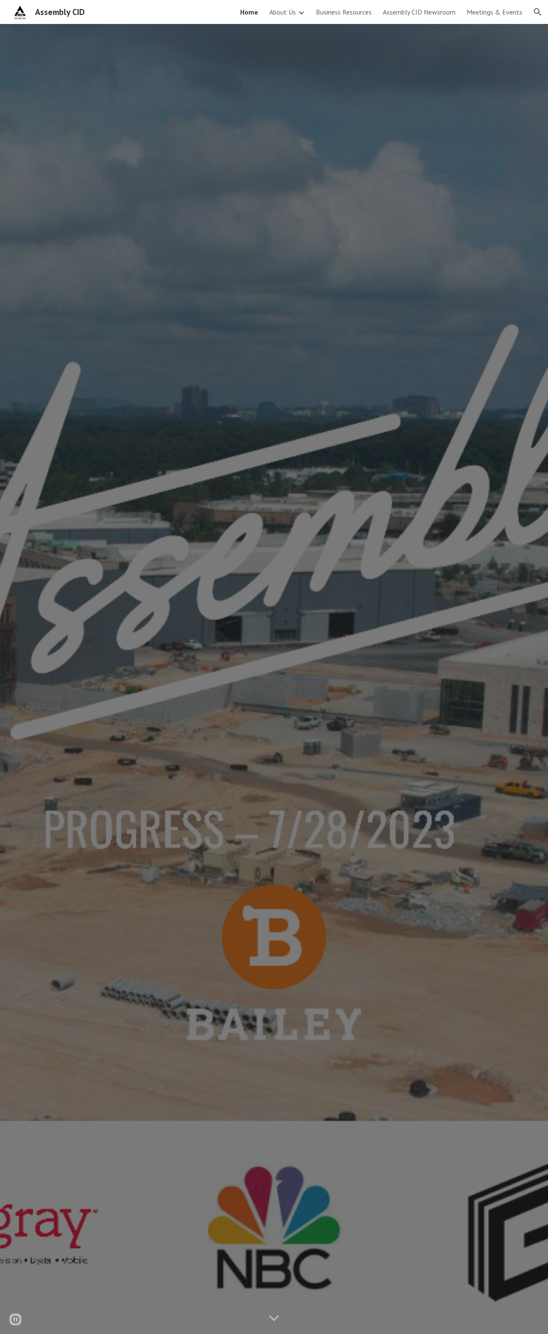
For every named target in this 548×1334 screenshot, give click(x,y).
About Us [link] (282, 12)
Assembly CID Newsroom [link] (419, 12)
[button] (537, 12)
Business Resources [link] (344, 12)
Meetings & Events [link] (494, 12)
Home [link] (249, 12)
